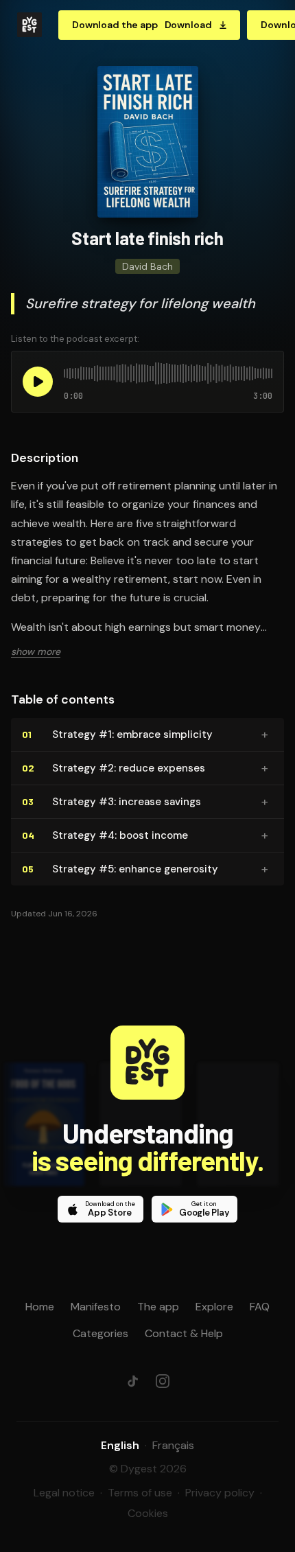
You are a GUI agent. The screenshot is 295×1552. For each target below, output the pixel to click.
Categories (100, 1333)
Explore (214, 1306)
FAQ (260, 1306)
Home (39, 1306)
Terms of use (140, 1492)
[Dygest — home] (29, 24)
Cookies (148, 1513)
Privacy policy (220, 1492)
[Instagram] (162, 1381)
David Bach (147, 266)
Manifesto (96, 1306)
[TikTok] (132, 1381)
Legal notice (64, 1492)
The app (158, 1306)
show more (35, 651)
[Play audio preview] (38, 382)
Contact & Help (184, 1333)
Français (173, 1445)
